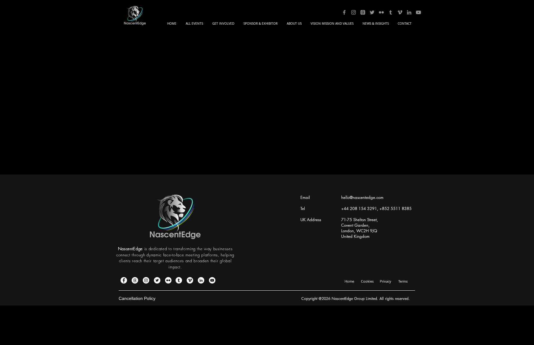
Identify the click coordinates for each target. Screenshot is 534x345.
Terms (403, 281)
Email (305, 197)
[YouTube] (418, 12)
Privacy (385, 281)
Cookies (367, 281)
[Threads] (363, 12)
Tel (302, 208)
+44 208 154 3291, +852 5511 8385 (376, 208)
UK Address (310, 219)
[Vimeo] (400, 12)
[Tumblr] (391, 12)
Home (349, 281)
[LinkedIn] (409, 12)
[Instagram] (353, 12)
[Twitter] (372, 12)
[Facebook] (344, 12)
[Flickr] (381, 12)
